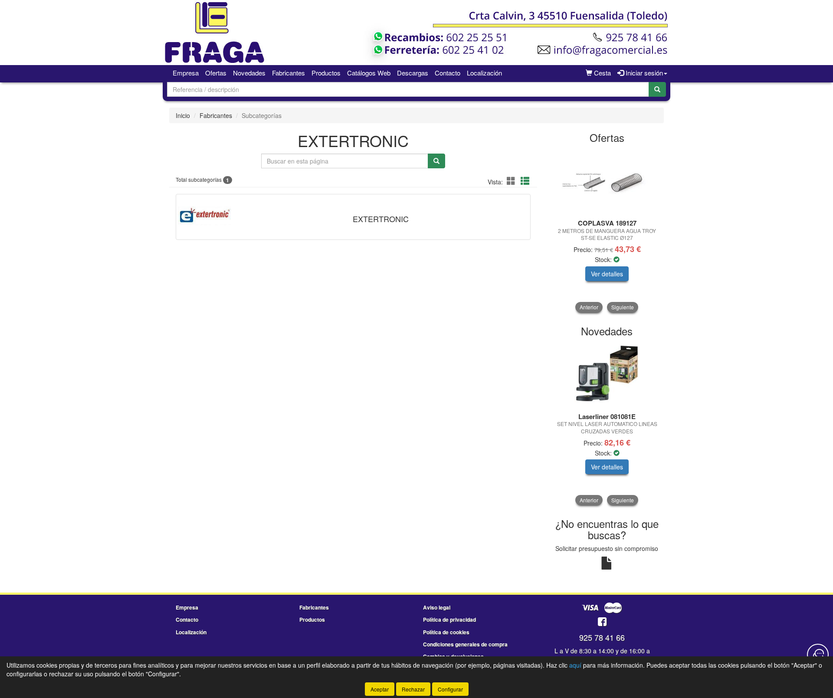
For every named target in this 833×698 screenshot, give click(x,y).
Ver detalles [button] (607, 273)
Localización (484, 72)
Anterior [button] (589, 307)
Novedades (249, 72)
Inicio (183, 115)
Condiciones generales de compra (465, 644)
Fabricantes (288, 72)
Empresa (186, 72)
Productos (326, 72)
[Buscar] (657, 89)
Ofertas (215, 72)
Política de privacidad (449, 619)
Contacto (447, 72)
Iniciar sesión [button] (643, 72)
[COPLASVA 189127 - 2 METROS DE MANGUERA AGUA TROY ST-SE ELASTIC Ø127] (607, 182)
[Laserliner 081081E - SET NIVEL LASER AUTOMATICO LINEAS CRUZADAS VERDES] (607, 375)
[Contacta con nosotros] (818, 654)
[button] (512, 180)
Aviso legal (436, 607)
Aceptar (380, 689)
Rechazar (413, 689)
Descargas (412, 72)
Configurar (450, 689)
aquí (575, 665)
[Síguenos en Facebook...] (602, 622)
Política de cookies (446, 632)
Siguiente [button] (622, 307)
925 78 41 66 (602, 637)
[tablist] (607, 230)
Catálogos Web (368, 72)
